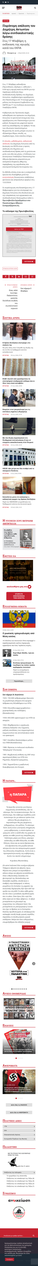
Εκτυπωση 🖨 (28, 261)
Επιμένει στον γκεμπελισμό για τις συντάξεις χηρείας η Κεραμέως (16, 410)
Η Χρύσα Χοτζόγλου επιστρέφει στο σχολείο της (18, 347)
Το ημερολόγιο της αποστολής (17, 1176)
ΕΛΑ (5, 1130)
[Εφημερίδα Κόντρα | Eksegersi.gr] (19, 8)
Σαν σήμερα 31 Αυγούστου (13, 694)
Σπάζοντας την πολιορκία (12, 1172)
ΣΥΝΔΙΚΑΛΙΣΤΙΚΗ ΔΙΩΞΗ (10, 268)
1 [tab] (16, 1058)
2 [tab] (18, 1058)
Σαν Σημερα (10, 689)
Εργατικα (5, 21)
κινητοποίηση (8, 177)
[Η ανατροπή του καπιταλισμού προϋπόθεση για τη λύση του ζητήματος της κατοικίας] (19, 1041)
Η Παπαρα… (9, 780)
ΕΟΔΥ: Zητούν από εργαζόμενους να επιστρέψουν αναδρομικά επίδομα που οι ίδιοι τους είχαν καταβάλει (19, 381)
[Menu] (3, 8)
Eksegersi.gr (11, 53)
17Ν (5, 1126)
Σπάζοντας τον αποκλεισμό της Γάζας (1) (20, 1186)
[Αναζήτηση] (35, 8)
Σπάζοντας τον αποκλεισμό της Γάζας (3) (20, 1181)
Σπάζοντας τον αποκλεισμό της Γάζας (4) (20, 1178)
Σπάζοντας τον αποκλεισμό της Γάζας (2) (20, 1184)
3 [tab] (20, 1058)
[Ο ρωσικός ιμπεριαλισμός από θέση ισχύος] (19, 619)
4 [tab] (22, 1058)
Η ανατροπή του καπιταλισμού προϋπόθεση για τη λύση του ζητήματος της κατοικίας (18, 1050)
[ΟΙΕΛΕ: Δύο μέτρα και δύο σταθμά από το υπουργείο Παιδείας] (19, 457)
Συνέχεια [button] (9, 1259)
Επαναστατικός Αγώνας (12, 1135)
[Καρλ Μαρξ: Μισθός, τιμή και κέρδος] (7, 653)
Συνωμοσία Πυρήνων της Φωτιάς (15, 1139)
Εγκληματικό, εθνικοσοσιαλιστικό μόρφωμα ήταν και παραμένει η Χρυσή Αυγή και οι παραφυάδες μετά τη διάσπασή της (18, 1090)
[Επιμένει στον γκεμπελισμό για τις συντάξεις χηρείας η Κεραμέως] (19, 398)
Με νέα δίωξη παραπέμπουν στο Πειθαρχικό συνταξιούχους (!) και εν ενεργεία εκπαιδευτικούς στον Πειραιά (18, 440)
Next (33, 963)
